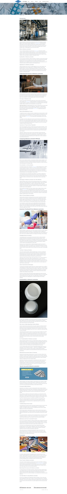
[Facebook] (42, 489)
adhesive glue (28, 101)
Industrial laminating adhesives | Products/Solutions (25, 487)
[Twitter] (43, 489)
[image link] (18, 1)
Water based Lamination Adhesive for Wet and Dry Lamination (40, 487)
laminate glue (28, 116)
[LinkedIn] (45, 489)
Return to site (21, 489)
